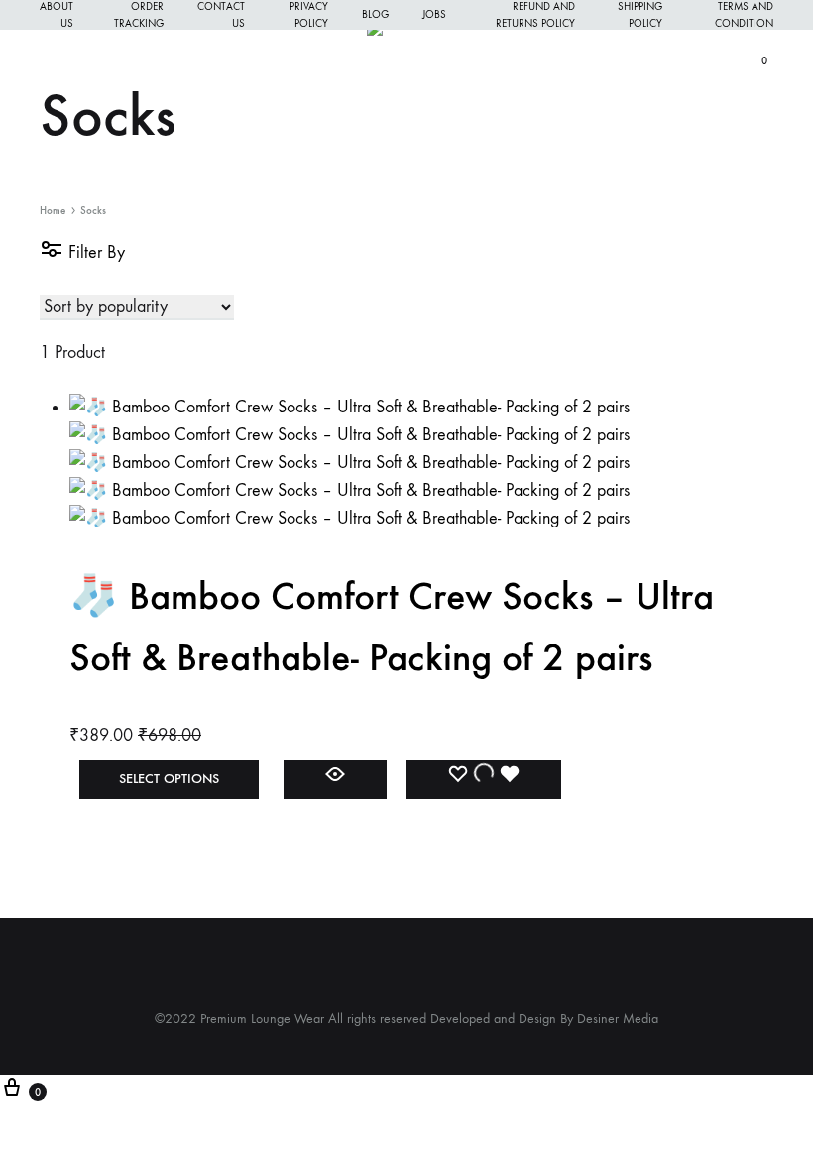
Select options (169, 778)
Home (52, 210)
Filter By (94, 252)
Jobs (434, 14)
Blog (375, 14)
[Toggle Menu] (49, 60)
